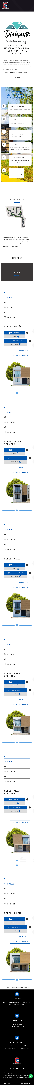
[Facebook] (10, 1069)
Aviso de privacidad (25, 1083)
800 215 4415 (9, 1048)
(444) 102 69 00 (17, 1024)
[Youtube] (17, 1069)
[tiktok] (24, 1069)
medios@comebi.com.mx (17, 1026)
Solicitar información (20, 355)
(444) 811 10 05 (19, 1048)
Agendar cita (23, 350)
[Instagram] (13, 1069)
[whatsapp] (20, 1069)
